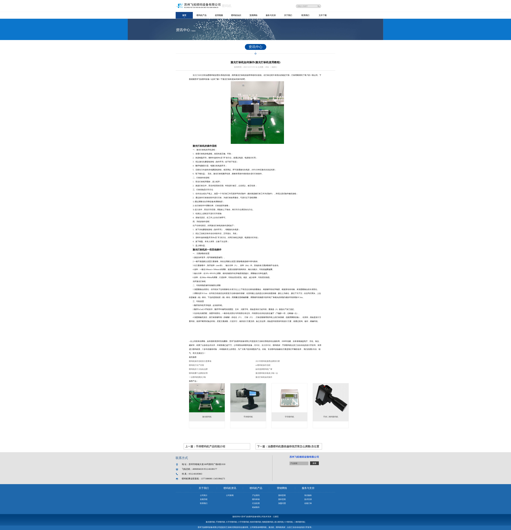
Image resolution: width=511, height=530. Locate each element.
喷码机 (257, 345)
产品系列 (256, 495)
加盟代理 (282, 503)
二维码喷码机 (299, 522)
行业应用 (256, 503)
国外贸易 (282, 499)
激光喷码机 (266, 345)
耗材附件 (256, 507)
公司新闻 (230, 495)
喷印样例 (256, 499)
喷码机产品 (202, 15)
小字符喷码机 (243, 522)
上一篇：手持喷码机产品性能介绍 (205, 446)
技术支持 (308, 499)
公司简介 (203, 495)
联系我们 (305, 15)
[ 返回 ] (274, 67)
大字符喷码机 (231, 522)
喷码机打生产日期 (196, 365)
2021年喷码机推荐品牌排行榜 (268, 361)
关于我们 (288, 15)
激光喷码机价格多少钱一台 (267, 373)
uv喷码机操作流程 (263, 365)
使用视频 (219, 15)
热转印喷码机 (255, 522)
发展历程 (203, 499)
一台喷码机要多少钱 (197, 377)
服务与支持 (271, 15)
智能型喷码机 (267, 522)
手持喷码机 (220, 522)
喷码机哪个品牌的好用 (198, 373)
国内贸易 (282, 495)
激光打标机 (197, 75)
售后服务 (308, 495)
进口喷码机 (279, 522)
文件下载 (323, 15)
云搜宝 (276, 517)
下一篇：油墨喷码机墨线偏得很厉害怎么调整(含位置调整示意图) (288, 447)
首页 (184, 15)
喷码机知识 (236, 15)
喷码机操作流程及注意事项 (200, 361)
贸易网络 (253, 15)
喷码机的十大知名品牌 (198, 369)
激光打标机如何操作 (264, 377)
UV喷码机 (289, 522)
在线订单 (308, 503)
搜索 (319, 6)
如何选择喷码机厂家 (264, 369)
